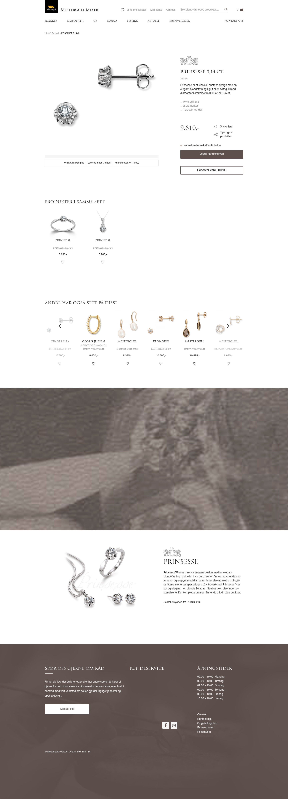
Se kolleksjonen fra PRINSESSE (182, 602)
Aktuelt (153, 21)
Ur (95, 21)
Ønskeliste (226, 127)
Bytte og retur (205, 728)
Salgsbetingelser (207, 723)
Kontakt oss (233, 21)
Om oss (171, 10)
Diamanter (75, 21)
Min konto (156, 10)
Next (228, 341)
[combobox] (203, 10)
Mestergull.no (54, 752)
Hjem (47, 33)
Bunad (112, 21)
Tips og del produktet (226, 134)
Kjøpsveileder (179, 21)
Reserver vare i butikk (211, 170)
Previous (60, 341)
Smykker (51, 21)
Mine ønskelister (136, 10)
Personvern (204, 732)
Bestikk (132, 21)
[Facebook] (165, 725)
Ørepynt (55, 33)
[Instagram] (174, 725)
